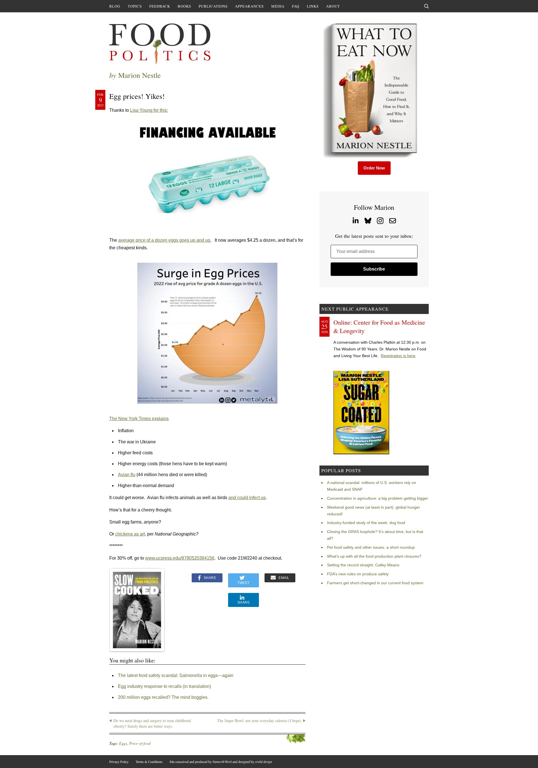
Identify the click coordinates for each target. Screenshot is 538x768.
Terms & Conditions (149, 761)
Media (277, 6)
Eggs (123, 743)
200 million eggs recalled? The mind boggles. (163, 697)
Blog (114, 6)
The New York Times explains (139, 418)
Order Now (374, 168)
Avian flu (126, 474)
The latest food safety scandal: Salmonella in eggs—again (175, 675)
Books (184, 6)
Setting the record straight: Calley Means (363, 565)
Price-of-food (139, 743)
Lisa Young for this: (149, 110)
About (333, 6)
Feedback (159, 6)
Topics (135, 6)
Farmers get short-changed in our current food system (375, 583)
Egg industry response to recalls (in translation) (164, 686)
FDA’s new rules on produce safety (358, 574)
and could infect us (247, 497)
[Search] (426, 6)
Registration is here (398, 355)
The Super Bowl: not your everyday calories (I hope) (259, 720)
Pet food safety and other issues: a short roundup (371, 547)
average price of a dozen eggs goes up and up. (164, 240)
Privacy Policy (119, 761)
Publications (213, 6)
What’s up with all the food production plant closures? (374, 556)
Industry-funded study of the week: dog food (366, 522)
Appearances (249, 6)
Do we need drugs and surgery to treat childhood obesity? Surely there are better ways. (152, 723)
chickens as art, (130, 534)
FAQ (295, 6)
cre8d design (263, 761)
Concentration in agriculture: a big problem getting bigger (377, 498)
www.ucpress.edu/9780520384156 (179, 558)
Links (313, 6)
